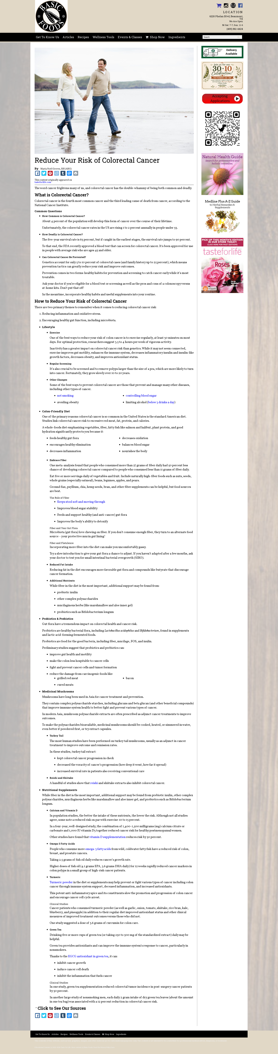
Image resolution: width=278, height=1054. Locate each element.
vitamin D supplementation (107, 837)
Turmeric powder (61, 882)
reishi (94, 783)
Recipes (83, 37)
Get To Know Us (47, 37)
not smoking (65, 396)
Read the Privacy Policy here (104, 1047)
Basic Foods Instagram (226, 5)
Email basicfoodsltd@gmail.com (233, 5)
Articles (68, 37)
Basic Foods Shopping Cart (218, 5)
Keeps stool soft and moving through (81, 502)
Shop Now (157, 37)
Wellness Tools (103, 37)
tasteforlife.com (43, 182)
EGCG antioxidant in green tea (88, 956)
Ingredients (176, 37)
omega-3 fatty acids (98, 849)
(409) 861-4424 (235, 28)
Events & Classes (130, 37)
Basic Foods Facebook (240, 5)
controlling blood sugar (141, 396)
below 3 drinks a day (161, 402)
